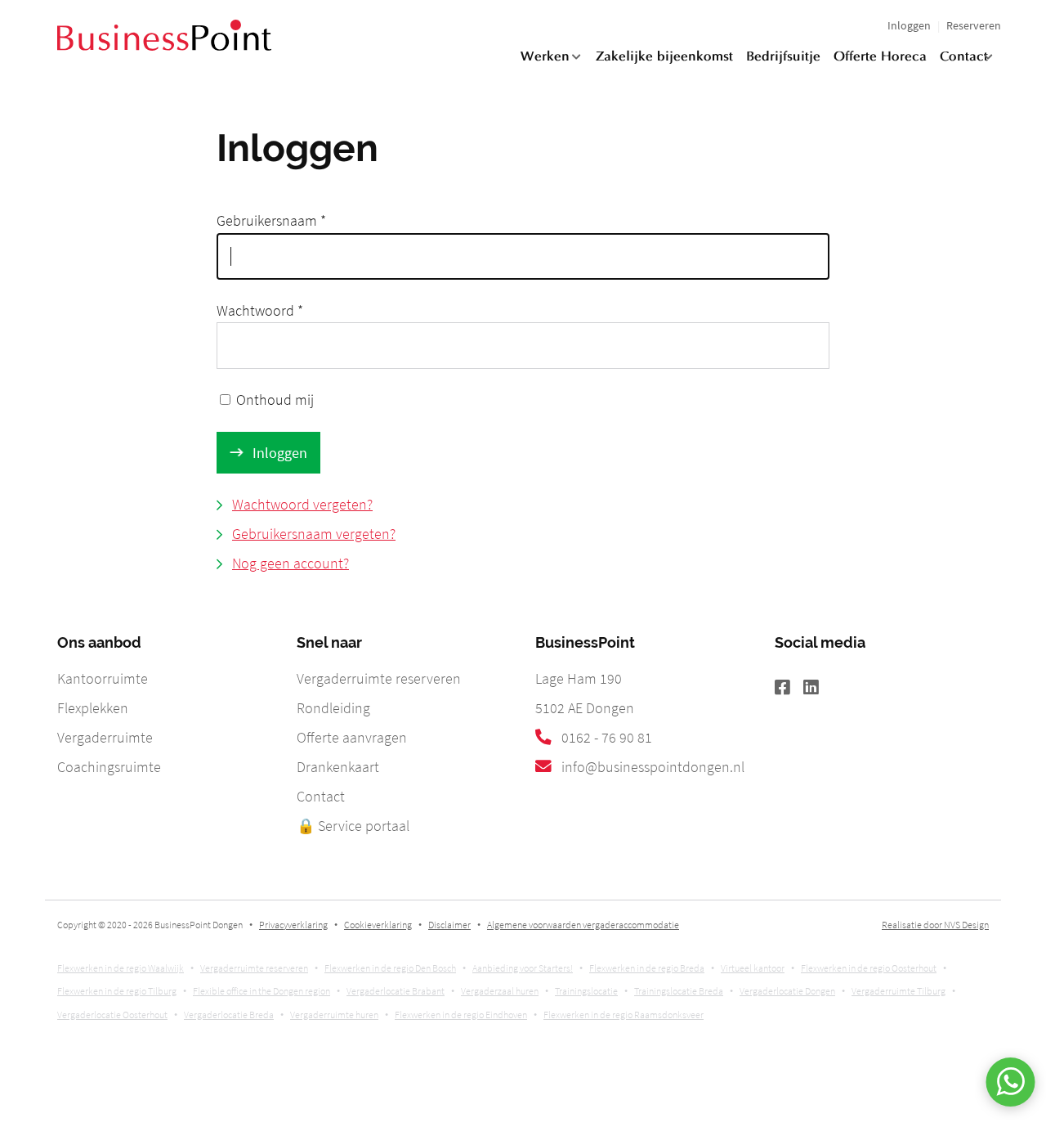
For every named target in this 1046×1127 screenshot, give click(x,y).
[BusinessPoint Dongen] (164, 45)
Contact (964, 57)
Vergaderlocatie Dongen (787, 991)
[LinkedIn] (817, 688)
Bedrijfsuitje (783, 57)
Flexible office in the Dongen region (261, 991)
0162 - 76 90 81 (606, 737)
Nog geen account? (290, 563)
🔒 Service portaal (353, 825)
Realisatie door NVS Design (935, 924)
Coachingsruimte (109, 766)
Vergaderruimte (105, 737)
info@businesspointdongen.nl (652, 766)
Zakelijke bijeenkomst (664, 57)
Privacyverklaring (293, 924)
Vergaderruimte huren (334, 1014)
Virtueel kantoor (752, 968)
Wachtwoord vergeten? (302, 504)
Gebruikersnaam (271, 220)
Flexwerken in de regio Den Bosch (390, 968)
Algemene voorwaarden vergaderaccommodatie (583, 924)
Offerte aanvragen (352, 737)
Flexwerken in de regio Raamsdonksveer (623, 1014)
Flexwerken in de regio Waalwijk (120, 968)
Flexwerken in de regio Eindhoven (461, 1014)
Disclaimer (449, 924)
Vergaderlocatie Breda (229, 1014)
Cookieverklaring (378, 924)
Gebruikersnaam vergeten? (314, 533)
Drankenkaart (338, 766)
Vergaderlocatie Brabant (395, 991)
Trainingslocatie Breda (678, 991)
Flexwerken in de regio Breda (646, 968)
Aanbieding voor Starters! (522, 968)
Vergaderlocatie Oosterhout (112, 1014)
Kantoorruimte (102, 678)
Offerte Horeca (880, 57)
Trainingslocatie (586, 991)
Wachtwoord (260, 310)
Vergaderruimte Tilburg (898, 991)
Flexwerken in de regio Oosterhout (868, 968)
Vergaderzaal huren (500, 991)
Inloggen (909, 25)
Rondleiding (333, 707)
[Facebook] (789, 688)
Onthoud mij (275, 399)
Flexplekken (92, 707)
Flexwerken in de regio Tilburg (117, 991)
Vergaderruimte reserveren (379, 678)
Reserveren (973, 25)
